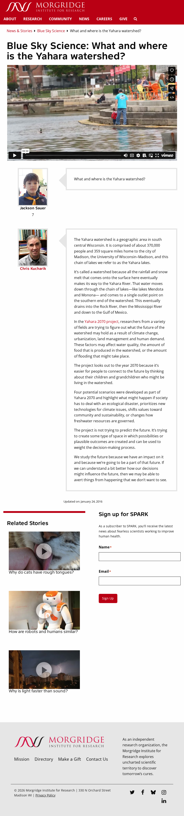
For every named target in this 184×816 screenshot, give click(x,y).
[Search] (135, 19)
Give (123, 18)
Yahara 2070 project (101, 321)
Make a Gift (69, 759)
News (84, 18)
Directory (44, 759)
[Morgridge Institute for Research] (59, 753)
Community (60, 18)
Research (32, 18)
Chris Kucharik (33, 268)
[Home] (45, 7)
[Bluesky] (153, 792)
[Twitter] (132, 792)
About (10, 18)
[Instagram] (164, 792)
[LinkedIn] (164, 801)
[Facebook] (143, 792)
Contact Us (97, 759)
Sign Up (108, 598)
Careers (104, 18)
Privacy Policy (45, 795)
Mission (21, 759)
